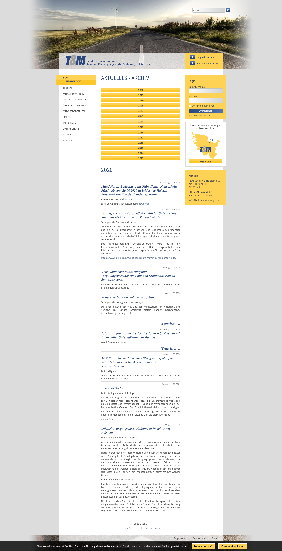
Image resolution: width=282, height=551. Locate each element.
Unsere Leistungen (74, 99)
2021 (140, 116)
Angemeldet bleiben (203, 105)
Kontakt (68, 140)
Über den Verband (74, 105)
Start (66, 77)
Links (66, 116)
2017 (140, 137)
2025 (140, 95)
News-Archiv (73, 81)
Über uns (205, 161)
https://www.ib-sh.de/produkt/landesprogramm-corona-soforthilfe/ (138, 257)
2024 (140, 100)
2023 (140, 105)
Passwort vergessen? (200, 115)
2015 (140, 148)
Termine (68, 88)
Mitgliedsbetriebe (74, 111)
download (127, 199)
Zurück (129, 528)
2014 (140, 153)
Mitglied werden (205, 57)
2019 (140, 127)
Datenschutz (71, 128)
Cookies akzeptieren (232, 546)
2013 (140, 158)
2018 (140, 132)
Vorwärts (155, 528)
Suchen (228, 10)
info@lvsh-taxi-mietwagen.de (205, 200)
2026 (140, 90)
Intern (67, 134)
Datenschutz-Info (203, 546)
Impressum (70, 122)
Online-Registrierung (207, 63)
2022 (140, 110)
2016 (140, 143)
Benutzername (197, 86)
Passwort (194, 96)
